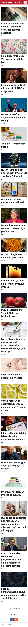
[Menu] (25, 2)
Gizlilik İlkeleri (21, 613)
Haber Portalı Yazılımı (9, 624)
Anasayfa (4, 613)
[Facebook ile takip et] (12, 619)
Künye (9, 613)
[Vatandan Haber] (11, 2)
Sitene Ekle (13, 614)
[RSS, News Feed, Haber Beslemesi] (16, 619)
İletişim (15, 613)
